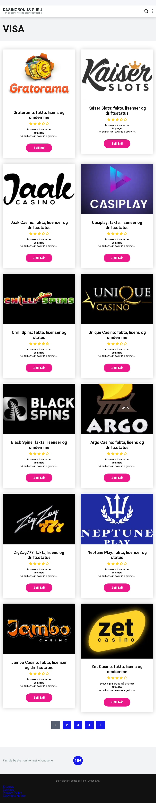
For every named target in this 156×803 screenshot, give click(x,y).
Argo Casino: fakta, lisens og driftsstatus (117, 445)
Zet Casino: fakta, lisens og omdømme (117, 669)
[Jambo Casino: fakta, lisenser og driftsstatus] (39, 653)
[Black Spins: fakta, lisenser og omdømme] (39, 433)
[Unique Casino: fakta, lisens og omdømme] (117, 323)
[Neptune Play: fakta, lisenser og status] (117, 543)
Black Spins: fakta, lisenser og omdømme (39, 445)
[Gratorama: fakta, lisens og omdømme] (39, 103)
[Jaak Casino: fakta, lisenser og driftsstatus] (39, 213)
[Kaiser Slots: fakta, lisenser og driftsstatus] (117, 99)
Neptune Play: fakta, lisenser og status (117, 555)
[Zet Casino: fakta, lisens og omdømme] (117, 657)
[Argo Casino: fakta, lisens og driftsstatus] (117, 433)
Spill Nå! (117, 143)
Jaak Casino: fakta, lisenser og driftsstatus (39, 225)
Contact (8, 789)
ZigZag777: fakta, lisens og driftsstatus (39, 555)
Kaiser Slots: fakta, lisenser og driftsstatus (117, 111)
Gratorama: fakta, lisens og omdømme (39, 115)
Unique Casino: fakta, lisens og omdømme (117, 335)
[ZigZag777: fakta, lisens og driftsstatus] (39, 543)
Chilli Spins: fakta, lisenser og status (39, 335)
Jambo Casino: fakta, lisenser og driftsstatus (39, 665)
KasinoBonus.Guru (22, 9)
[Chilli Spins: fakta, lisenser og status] (39, 323)
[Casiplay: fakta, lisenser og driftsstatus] (117, 213)
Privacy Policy (13, 792)
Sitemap (8, 786)
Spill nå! (39, 148)
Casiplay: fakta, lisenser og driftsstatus (117, 225)
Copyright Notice (14, 796)
